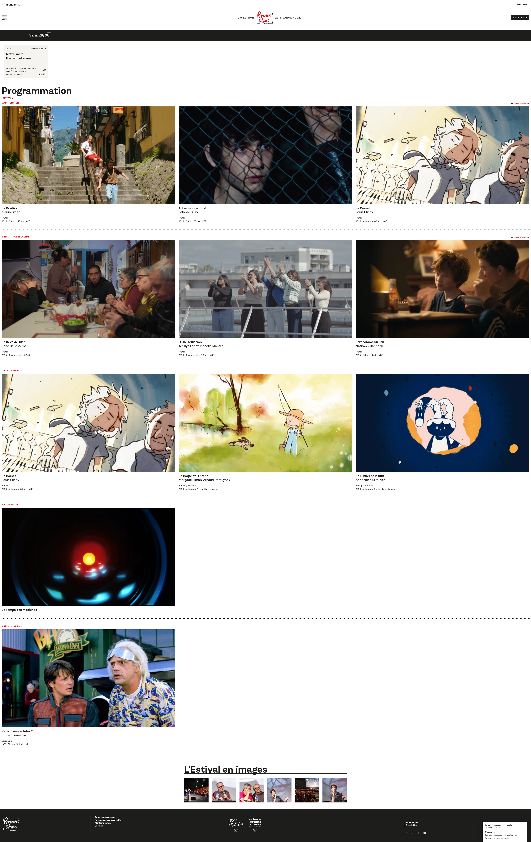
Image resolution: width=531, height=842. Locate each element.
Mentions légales (103, 823)
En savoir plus (492, 827)
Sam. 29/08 (39, 35)
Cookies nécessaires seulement (501, 835)
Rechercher (13, 4)
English (522, 4)
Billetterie (520, 17)
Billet (42, 74)
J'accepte (490, 832)
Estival (7, 98)
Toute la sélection (521, 103)
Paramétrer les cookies (497, 838)
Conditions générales (105, 817)
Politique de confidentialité (108, 820)
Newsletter (411, 825)
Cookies (99, 825)
